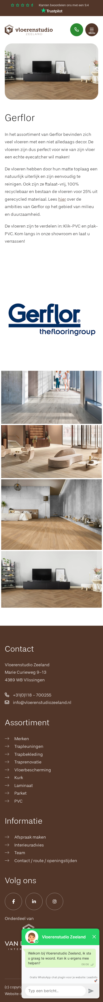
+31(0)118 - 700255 (31, 695)
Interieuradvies (29, 845)
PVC (18, 801)
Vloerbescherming (32, 770)
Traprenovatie (27, 762)
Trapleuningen (28, 746)
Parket (20, 793)
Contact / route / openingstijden (45, 860)
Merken (21, 738)
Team (19, 852)
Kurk (18, 777)
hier (62, 199)
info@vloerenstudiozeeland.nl (41, 702)
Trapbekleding (28, 754)
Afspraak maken (30, 837)
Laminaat (23, 785)
